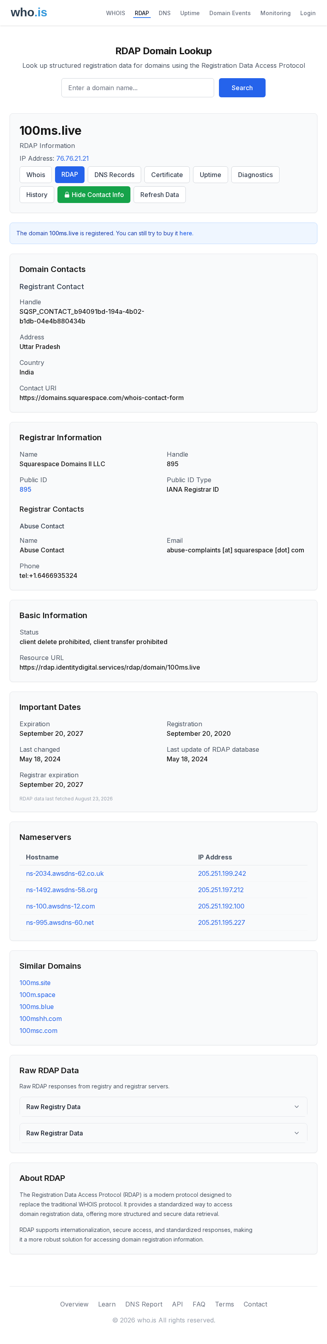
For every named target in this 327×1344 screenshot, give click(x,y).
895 (26, 489)
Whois (35, 175)
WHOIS (115, 13)
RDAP (142, 13)
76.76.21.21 (72, 158)
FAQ (199, 1304)
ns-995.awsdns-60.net (60, 922)
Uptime (190, 13)
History (36, 195)
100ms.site (35, 983)
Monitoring (275, 13)
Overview (74, 1304)
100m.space (37, 995)
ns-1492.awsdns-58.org (61, 890)
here (185, 233)
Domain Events (230, 13)
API (177, 1304)
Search (242, 88)
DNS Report (143, 1304)
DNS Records (114, 175)
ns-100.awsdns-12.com (60, 906)
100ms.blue (37, 1007)
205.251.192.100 (221, 906)
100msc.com (38, 1031)
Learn (107, 1304)
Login (308, 13)
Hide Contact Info (98, 195)
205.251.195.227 (221, 922)
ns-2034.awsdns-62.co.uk (65, 873)
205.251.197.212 (221, 890)
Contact (255, 1304)
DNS (165, 13)
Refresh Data (159, 195)
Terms (224, 1304)
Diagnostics (255, 175)
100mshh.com (41, 1019)
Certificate (167, 175)
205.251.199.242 (222, 873)
